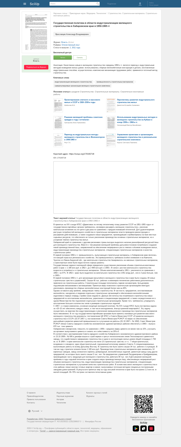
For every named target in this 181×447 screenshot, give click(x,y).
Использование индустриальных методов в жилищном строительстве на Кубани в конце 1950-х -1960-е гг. (137, 119)
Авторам (60, 399)
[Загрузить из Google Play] (136, 428)
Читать (62, 57)
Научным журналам (65, 396)
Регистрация (153, 5)
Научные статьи (60, 13)
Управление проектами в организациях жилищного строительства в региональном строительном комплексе (137, 137)
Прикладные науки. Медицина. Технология (87, 13)
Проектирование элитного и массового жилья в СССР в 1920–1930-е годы (82, 101)
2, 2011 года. (75, 48)
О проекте (31, 393)
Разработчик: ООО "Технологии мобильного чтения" (49, 419)
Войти (151, 3)
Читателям (61, 403)
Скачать (80, 57)
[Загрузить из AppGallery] (151, 428)
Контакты (31, 403)
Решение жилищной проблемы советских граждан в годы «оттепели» (83, 118)
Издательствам (63, 393)
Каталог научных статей (96, 393)
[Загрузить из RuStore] (143, 428)
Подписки (111, 4)
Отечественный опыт (71, 45)
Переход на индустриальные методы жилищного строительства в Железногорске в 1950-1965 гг (84, 137)
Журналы (90, 396)
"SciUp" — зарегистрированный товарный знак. (60, 431)
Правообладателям (35, 396)
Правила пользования (36, 399)
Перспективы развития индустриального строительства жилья (136, 101)
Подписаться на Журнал (36, 67)
